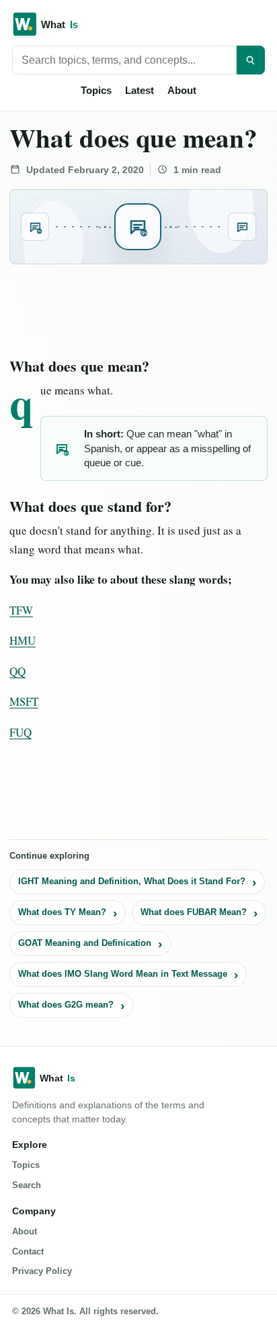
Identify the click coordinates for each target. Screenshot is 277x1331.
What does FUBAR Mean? (194, 912)
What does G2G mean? (66, 1005)
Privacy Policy (42, 1271)
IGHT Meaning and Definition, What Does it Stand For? (131, 881)
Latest (139, 90)
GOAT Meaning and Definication (84, 943)
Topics (96, 90)
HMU (22, 640)
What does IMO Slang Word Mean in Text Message (122, 974)
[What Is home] (138, 24)
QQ (17, 671)
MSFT (23, 701)
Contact (28, 1251)
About (181, 90)
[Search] (251, 60)
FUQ (20, 732)
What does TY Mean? (62, 912)
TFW (21, 610)
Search (26, 1185)
